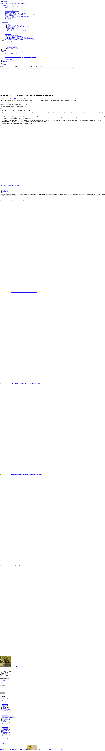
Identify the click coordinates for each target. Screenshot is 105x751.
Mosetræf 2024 (16, 98)
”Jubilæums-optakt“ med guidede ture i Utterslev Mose (15, 13)
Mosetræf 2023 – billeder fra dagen (11, 17)
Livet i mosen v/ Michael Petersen (8, 717)
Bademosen (4, 700)
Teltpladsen (4, 733)
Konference (4, 715)
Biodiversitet (4, 701)
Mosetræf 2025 (5, 722)
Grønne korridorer (5, 711)
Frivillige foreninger (6, 709)
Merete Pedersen (30, 98)
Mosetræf (4, 718)
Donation (4, 706)
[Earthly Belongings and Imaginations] (37, 68)
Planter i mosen (22, 98)
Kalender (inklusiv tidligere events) (11, 6)
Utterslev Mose (5, 735)
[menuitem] (53, 6)
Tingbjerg (4, 734)
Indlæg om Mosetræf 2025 (10, 15)
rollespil (3, 731)
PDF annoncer (7, 7)
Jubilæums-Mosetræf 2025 (10, 12)
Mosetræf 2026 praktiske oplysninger (12, 11)
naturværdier (16, 185)
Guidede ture (10, 98)
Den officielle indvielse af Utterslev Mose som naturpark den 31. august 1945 (20, 14)
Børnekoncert (5, 704)
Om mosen (4, 728)
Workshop (4, 738)
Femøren (4, 708)
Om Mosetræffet (8, 20)
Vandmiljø (4, 736)
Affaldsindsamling (5, 698)
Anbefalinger (4, 699)
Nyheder (4, 725)
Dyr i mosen (4, 707)
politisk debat (5, 730)
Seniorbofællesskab (6, 732)
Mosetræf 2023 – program (10, 18)
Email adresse (3, 685)
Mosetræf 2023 (5, 720)
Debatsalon (4, 705)
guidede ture (4, 185)
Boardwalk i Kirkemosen (7, 703)
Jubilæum (4, 713)
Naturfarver (4, 723)
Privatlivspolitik (3, 680)
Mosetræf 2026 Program (9, 10)
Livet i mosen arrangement (7, 716)
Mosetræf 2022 (8, 19)
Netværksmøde (5, 724)
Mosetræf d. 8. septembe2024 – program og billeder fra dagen (17, 16)
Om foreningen (5, 727)
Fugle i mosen (5, 710)
